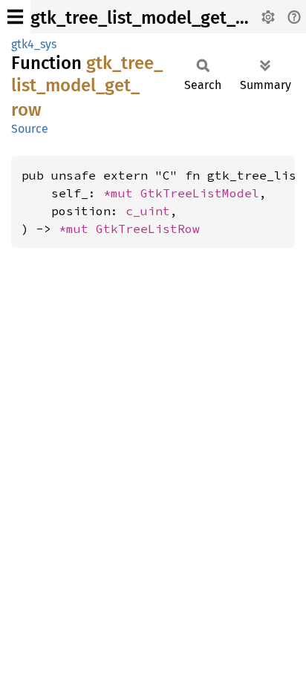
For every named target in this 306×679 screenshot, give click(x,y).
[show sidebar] (15, 16)
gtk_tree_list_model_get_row (148, 17)
